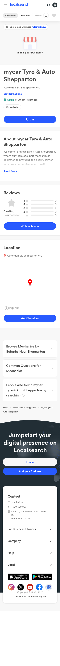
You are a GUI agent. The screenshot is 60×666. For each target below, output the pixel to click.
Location (39, 15)
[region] (30, 286)
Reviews (25, 15)
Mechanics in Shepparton (24, 407)
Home (5, 407)
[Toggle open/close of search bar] (48, 5)
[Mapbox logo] (11, 308)
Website (14, 107)
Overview (10, 15)
